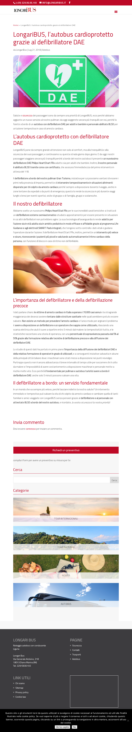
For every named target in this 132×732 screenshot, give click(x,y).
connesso (31, 429)
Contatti (76, 650)
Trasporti (76, 654)
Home (16, 25)
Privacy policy (21, 692)
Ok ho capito (62, 727)
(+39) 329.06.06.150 (26, 2)
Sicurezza (77, 645)
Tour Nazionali (66, 547)
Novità (66, 575)
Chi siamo (20, 683)
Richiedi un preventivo (66, 450)
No (74, 727)
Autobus (46, 49)
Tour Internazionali (66, 518)
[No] (128, 720)
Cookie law (20, 696)
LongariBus (21, 49)
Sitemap (19, 687)
